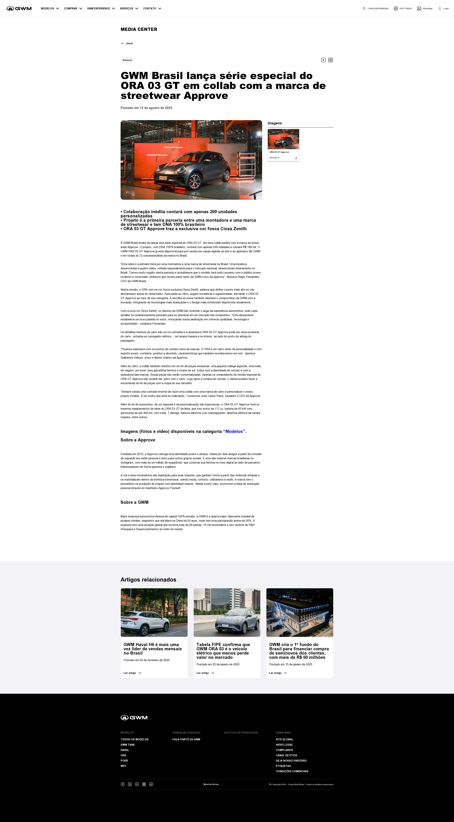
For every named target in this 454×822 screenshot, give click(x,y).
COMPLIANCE (284, 750)
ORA (123, 755)
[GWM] (227, 717)
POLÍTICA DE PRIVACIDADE (241, 732)
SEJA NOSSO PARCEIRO (291, 760)
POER (124, 760)
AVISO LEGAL (284, 744)
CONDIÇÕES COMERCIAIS (292, 771)
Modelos (234, 431)
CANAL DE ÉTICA (286, 755)
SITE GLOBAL (284, 739)
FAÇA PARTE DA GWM (186, 739)
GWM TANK (128, 744)
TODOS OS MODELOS (135, 739)
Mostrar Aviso (211, 784)
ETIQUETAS (283, 766)
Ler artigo (130, 673)
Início (129, 43)
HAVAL (125, 750)
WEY (123, 766)
